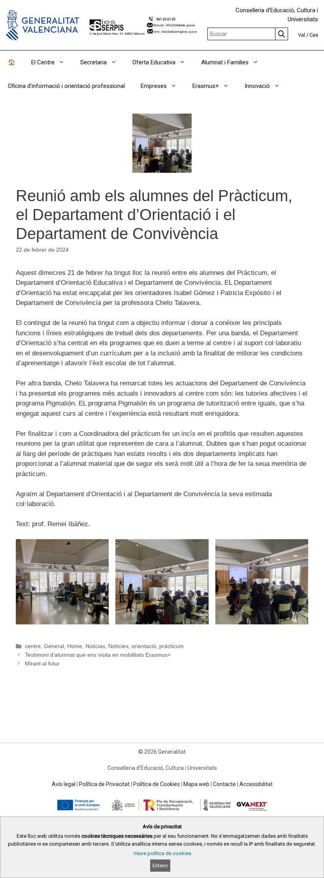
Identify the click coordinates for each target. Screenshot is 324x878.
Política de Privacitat (104, 784)
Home (74, 646)
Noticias (95, 646)
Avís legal (63, 784)
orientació (144, 646)
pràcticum (171, 646)
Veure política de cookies (162, 853)
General (54, 646)
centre (33, 646)
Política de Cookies (156, 784)
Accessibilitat (256, 784)
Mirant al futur (42, 663)
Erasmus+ (205, 86)
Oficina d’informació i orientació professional (66, 86)
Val (301, 35)
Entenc (160, 866)
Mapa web (196, 784)
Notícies (118, 646)
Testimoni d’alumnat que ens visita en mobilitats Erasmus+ (98, 655)
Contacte (224, 784)
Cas (313, 35)
